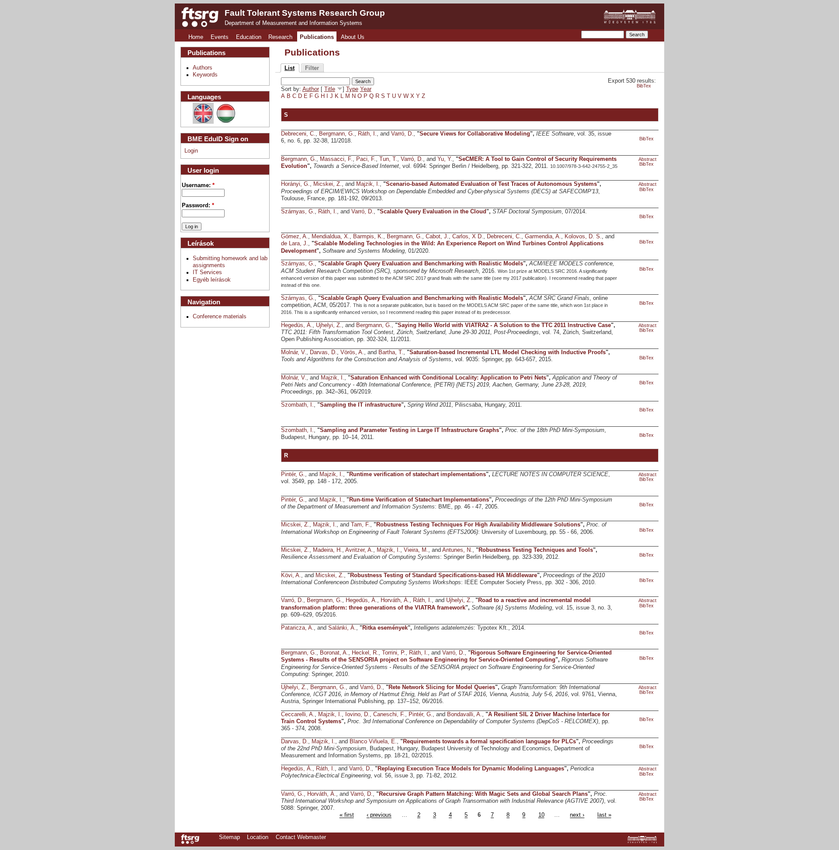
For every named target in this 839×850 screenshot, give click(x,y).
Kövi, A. (291, 575)
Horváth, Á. (395, 600)
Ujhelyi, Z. (329, 325)
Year (365, 89)
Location (257, 837)
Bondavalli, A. (464, 714)
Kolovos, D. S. (583, 236)
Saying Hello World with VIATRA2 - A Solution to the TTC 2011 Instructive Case (504, 325)
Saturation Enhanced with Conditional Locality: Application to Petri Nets (448, 378)
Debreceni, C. (298, 134)
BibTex (644, 85)
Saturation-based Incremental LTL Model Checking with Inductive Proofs (507, 352)
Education (248, 37)
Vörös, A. (352, 352)
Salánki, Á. (342, 628)
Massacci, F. (336, 159)
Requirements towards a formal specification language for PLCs (489, 742)
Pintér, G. (293, 474)
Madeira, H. (327, 550)
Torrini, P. (394, 653)
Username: (198, 185)
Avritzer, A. (359, 550)
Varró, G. (292, 794)
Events (220, 37)
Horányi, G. (295, 184)
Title (329, 89)
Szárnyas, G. (298, 212)
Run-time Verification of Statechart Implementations (419, 500)
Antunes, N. (457, 550)
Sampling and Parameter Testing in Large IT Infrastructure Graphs (409, 430)
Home (195, 37)
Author (310, 89)
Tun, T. (388, 159)
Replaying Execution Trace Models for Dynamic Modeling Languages (471, 769)
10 (541, 815)
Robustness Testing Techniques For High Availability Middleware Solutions (478, 525)
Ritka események (385, 628)
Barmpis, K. (368, 236)
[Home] (199, 17)
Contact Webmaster (301, 837)
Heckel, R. (365, 653)
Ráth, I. (367, 134)
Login (191, 151)
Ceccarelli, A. (298, 714)
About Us (352, 37)
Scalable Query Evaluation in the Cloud (433, 212)
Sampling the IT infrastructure (360, 405)
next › (577, 815)
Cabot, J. (437, 236)
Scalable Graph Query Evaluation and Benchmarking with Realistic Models (422, 264)
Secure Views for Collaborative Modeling (475, 134)
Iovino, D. (357, 714)
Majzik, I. (368, 184)
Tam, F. (360, 525)
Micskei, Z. (327, 184)
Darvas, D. (323, 352)
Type (352, 89)
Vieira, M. (416, 550)
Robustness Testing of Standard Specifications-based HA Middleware (443, 575)
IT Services (207, 272)
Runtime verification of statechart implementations (417, 474)
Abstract (647, 159)
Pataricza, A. (297, 628)
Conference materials (219, 317)
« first (347, 815)
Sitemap (229, 837)
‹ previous (379, 815)
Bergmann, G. (336, 134)
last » (604, 815)
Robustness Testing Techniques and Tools (535, 550)
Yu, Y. (444, 159)
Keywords (205, 75)
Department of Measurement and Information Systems (293, 23)
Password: (198, 205)
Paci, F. (366, 159)
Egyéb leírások (212, 280)
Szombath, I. (297, 405)
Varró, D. (402, 134)
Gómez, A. (294, 236)
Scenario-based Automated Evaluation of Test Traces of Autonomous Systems (491, 184)
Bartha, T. (390, 352)
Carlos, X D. (467, 236)
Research (280, 37)
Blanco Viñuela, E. (373, 742)
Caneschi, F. (389, 714)
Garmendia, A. (543, 236)
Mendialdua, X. (331, 236)
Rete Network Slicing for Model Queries (441, 687)
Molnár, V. (293, 352)
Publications (317, 37)
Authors (202, 68)
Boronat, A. (334, 653)
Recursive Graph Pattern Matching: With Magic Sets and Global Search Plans (483, 794)
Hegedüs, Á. (296, 325)
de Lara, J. (294, 243)
